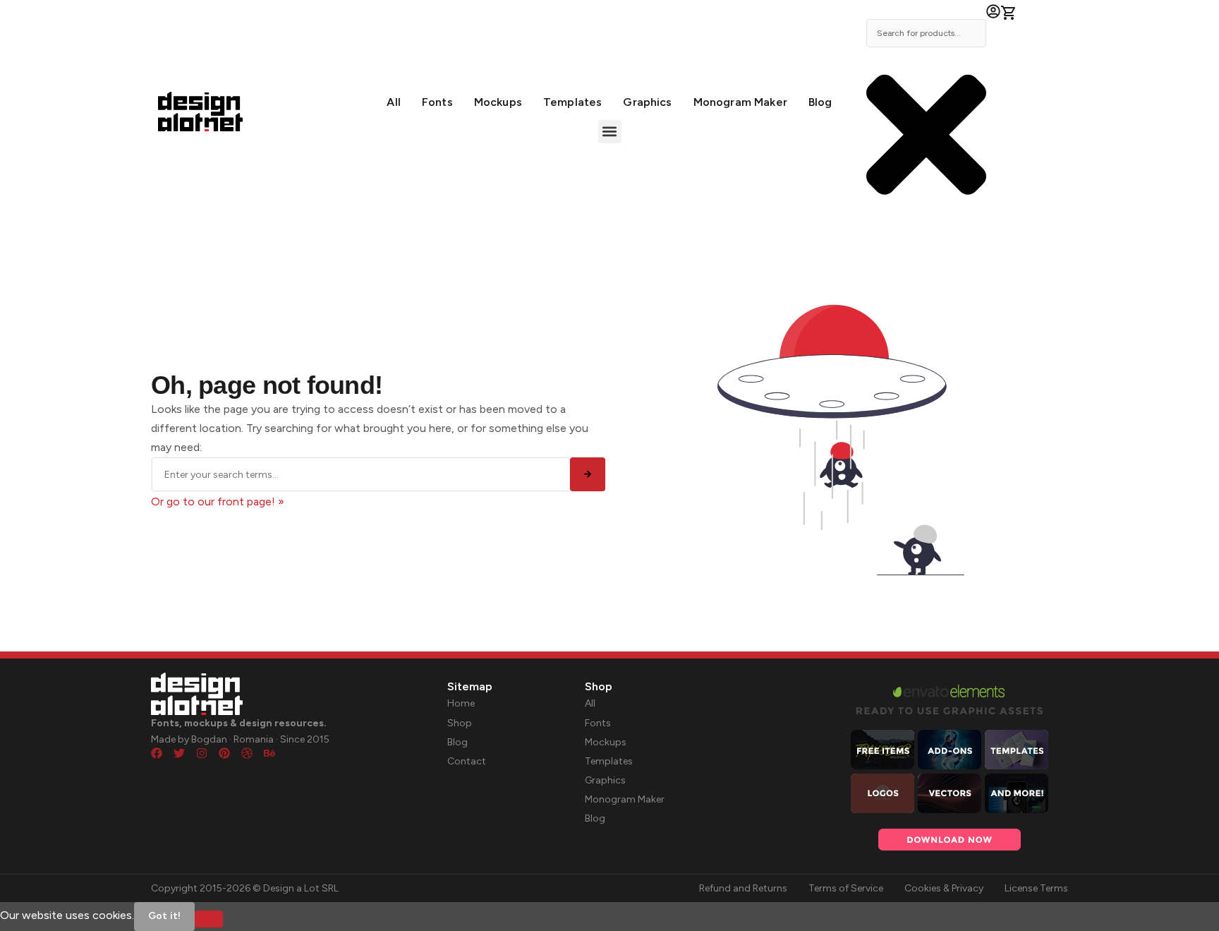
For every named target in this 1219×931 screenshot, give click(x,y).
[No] (209, 919)
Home (461, 703)
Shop (459, 723)
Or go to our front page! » (217, 501)
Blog (820, 102)
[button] (609, 131)
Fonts (437, 102)
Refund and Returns (743, 888)
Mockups (498, 102)
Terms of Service (845, 888)
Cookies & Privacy (943, 888)
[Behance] (269, 753)
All (393, 102)
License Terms (1036, 888)
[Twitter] (179, 753)
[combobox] (926, 33)
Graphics (647, 102)
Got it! (164, 916)
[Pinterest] (224, 753)
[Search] (587, 474)
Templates (572, 102)
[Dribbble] (247, 753)
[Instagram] (201, 753)
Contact (466, 761)
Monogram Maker (740, 102)
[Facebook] (156, 753)
